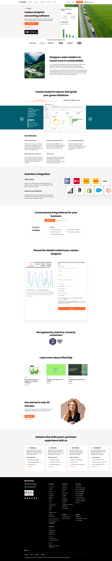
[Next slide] (91, 459)
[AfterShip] (23, 2)
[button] (22, 119)
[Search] (66, 2)
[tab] (40, 100)
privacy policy (81, 301)
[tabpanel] (56, 133)
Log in (69, 2)
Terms (31, 554)
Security (37, 554)
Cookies (43, 554)
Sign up (73, 2)
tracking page (61, 299)
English (27, 550)
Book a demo (79, 2)
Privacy (26, 554)
